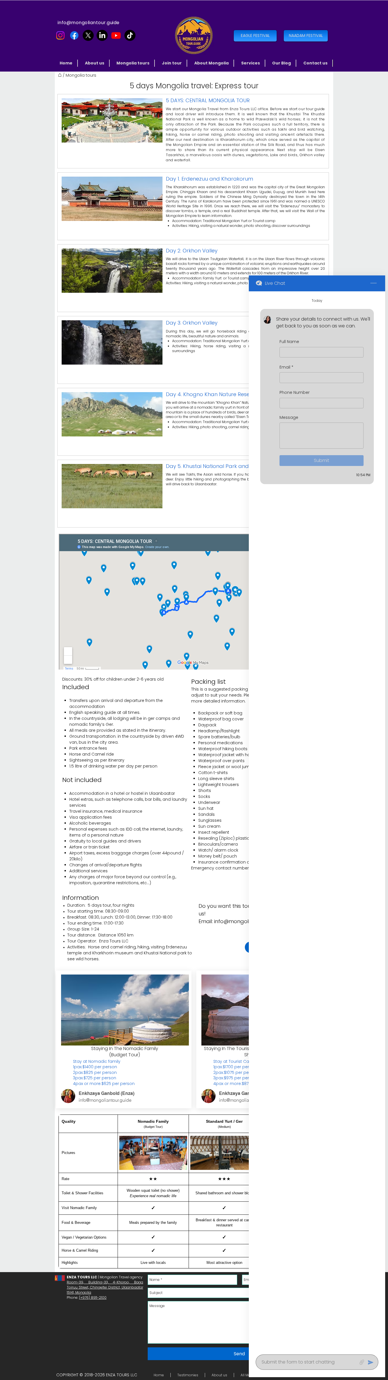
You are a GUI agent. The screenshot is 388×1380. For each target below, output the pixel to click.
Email (286, 367)
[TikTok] (129, 35)
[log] (317, 821)
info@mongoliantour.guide (89, 22)
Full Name (289, 341)
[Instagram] (60, 35)
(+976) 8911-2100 (93, 1297)
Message (288, 417)
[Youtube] (116, 35)
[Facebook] (74, 35)
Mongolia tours (81, 75)
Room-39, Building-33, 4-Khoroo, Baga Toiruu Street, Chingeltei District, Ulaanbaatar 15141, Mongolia (105, 1287)
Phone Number (294, 392)
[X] (88, 35)
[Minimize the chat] (373, 283)
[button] (133, 63)
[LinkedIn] (102, 35)
